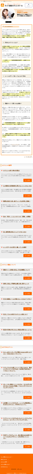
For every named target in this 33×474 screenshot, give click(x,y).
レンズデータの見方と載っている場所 (14, 247)
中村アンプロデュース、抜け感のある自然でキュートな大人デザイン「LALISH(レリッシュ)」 (17, 436)
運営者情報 (13, 469)
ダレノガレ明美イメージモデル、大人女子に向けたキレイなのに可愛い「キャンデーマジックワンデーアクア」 (17, 386)
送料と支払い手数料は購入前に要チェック (16, 283)
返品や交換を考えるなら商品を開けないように (17, 329)
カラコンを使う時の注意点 (11, 170)
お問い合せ (19, 469)
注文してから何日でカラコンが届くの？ (15, 314)
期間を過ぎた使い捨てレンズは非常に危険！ (16, 201)
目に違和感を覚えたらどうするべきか (14, 232)
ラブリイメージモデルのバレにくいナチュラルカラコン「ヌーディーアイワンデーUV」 (17, 419)
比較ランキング (4, 459)
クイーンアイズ (15, 144)
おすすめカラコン (4, 466)
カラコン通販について (5, 464)
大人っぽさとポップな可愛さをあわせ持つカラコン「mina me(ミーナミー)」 (17, 353)
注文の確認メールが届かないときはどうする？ (17, 299)
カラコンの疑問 (4, 461)
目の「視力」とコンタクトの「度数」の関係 (16, 216)
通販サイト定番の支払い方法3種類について (16, 270)
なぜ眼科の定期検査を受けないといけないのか (17, 186)
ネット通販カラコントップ (6, 456)
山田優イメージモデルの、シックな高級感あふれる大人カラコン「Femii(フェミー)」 (17, 403)
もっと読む (27, 180)
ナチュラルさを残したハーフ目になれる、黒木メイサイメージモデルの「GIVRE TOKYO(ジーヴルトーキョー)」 (17, 369)
